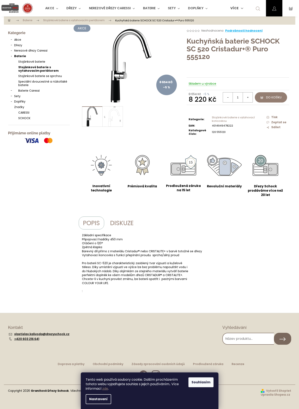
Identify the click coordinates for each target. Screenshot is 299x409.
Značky (19, 107)
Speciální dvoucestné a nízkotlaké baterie (42, 83)
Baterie (20, 56)
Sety (17, 96)
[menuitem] (51, 8)
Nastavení (98, 399)
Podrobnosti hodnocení (244, 31)
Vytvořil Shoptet (278, 391)
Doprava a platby (71, 364)
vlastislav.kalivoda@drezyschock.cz (41, 334)
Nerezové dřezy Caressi (30, 50)
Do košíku (274, 97)
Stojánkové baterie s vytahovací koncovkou (233, 119)
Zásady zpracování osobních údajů (158, 364)
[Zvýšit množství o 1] (248, 97)
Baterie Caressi (29, 91)
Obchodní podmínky (108, 364)
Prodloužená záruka (208, 364)
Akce (17, 40)
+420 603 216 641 (26, 339)
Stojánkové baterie (31, 62)
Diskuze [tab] (122, 223)
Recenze (238, 364)
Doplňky (19, 101)
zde (105, 388)
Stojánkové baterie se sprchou (40, 76)
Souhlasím (201, 382)
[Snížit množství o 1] (228, 97)
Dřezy (18, 45)
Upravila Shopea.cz (275, 395)
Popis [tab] (91, 223)
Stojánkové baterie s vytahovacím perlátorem (38, 69)
